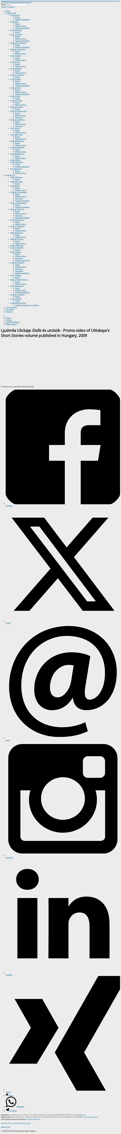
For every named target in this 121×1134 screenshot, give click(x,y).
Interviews (19, 118)
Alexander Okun (16, 182)
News (8, 11)
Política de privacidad (13, 1123)
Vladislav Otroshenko (18, 192)
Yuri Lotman (15, 128)
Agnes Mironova (16, 162)
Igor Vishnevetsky (17, 286)
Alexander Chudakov (18, 43)
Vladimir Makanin (17, 147)
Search (3, 5)
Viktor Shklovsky (17, 245)
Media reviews (20, 26)
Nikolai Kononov (17, 107)
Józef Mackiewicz (17, 141)
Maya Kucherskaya (17, 120)
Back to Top (5, 1127)
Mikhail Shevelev (17, 239)
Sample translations (22, 19)
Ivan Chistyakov (16, 34)
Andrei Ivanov (15, 88)
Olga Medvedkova (17, 154)
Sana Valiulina (15, 275)
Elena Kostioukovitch (18, 111)
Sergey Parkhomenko (18, 203)
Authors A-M (11, 13)
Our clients (10, 309)
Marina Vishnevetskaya (19, 280)
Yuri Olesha (14, 186)
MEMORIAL (15, 160)
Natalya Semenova (17, 226)
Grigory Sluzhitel (16, 248)
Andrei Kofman (16, 101)
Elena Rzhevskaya (17, 220)
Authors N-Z (10, 175)
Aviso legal (4, 1123)
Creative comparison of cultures (27, 305)
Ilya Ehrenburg (16, 69)
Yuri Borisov (15, 15)
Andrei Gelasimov (17, 75)
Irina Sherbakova (16, 233)
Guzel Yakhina (15, 299)
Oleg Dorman (15, 56)
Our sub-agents (11, 307)
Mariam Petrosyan (17, 209)
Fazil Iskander (15, 79)
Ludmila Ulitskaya (17, 263)
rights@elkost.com (81, 1115)
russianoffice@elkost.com (34, 1119)
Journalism (19, 271)
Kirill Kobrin (15, 96)
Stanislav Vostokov (17, 295)
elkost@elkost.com (93, 1117)
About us (9, 312)
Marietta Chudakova (18, 49)
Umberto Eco (15, 62)
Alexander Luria (16, 135)
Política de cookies (25, 1123)
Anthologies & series (18, 303)
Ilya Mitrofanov (16, 169)
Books (17, 17)
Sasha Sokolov (16, 252)
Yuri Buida (14, 22)
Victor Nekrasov (16, 177)
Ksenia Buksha (16, 30)
